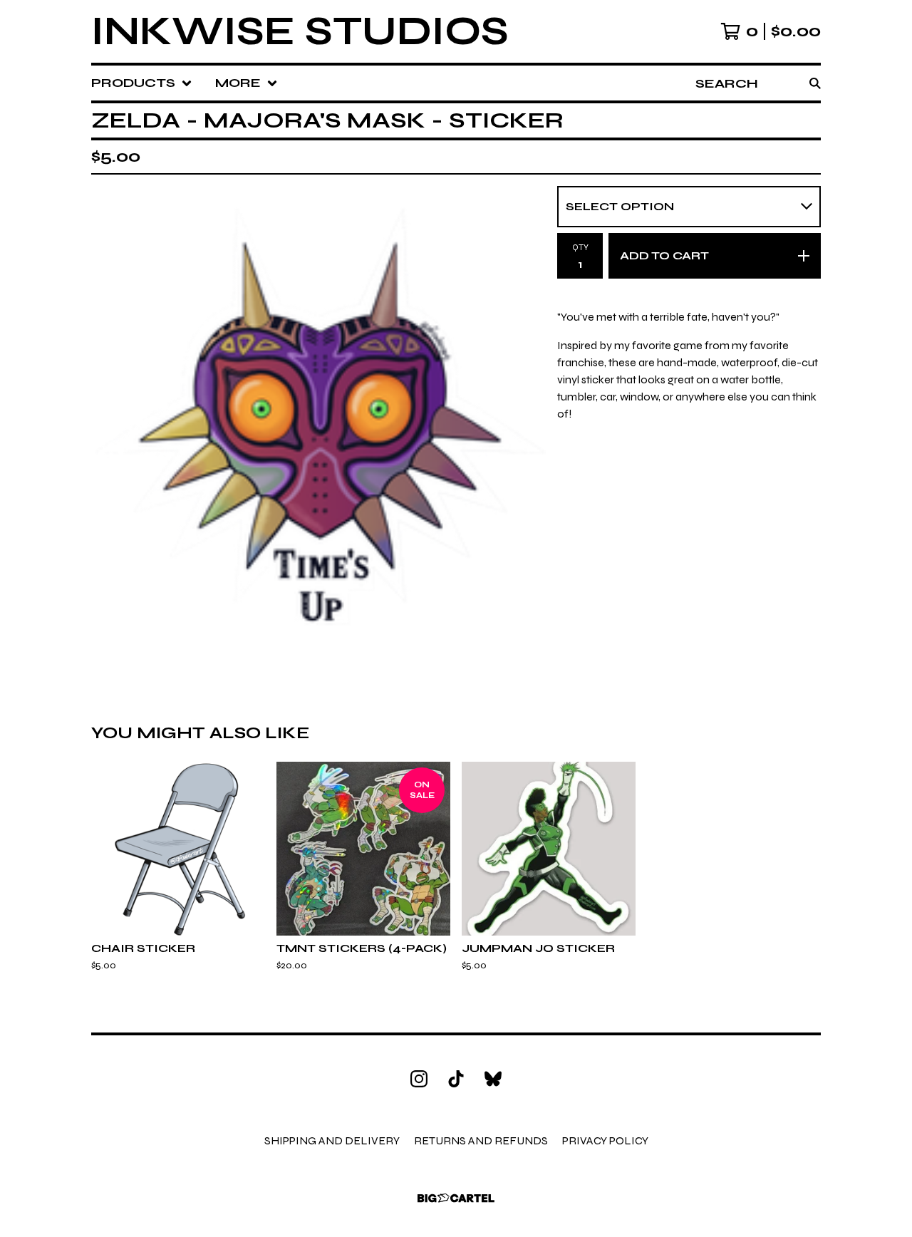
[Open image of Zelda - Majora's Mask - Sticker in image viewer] (318, 424)
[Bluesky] (493, 1079)
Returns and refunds (481, 1140)
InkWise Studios (300, 31)
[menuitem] (141, 83)
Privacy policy (605, 1140)
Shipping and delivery (332, 1140)
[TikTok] (456, 1079)
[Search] (815, 83)
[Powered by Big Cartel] (456, 1198)
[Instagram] (419, 1079)
